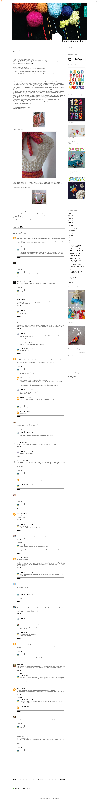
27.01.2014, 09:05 (29, 249)
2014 (70, 223)
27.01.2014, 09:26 (29, 369)
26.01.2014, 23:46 (25, 321)
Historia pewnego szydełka (75, 263)
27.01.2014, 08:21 (23, 421)
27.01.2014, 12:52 (22, 583)
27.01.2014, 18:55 (27, 397)
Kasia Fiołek (19, 535)
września (72, 230)
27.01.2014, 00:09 (24, 358)
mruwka (18, 421)
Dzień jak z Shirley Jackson (75, 264)
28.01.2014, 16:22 (29, 750)
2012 (70, 282)
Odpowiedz (19, 244)
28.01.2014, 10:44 (29, 484)
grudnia (72, 225)
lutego (71, 242)
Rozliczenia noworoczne (75, 255)
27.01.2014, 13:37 (29, 451)
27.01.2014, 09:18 (29, 333)
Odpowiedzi (20, 246)
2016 (70, 220)
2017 (70, 218)
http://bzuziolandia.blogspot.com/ (23, 606)
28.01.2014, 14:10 (23, 716)
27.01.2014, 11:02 (23, 494)
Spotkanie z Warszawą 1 (75, 274)
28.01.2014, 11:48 (37, 624)
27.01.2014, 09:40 (24, 460)
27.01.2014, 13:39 (29, 473)
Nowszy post (15, 779)
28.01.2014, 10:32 (29, 654)
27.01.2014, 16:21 (29, 524)
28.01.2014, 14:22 (25, 736)
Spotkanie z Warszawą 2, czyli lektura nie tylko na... (76, 272)
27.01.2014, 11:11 (24, 513)
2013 (70, 281)
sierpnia (72, 232)
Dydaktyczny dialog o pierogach (76, 269)
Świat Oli (18, 299)
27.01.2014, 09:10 (29, 310)
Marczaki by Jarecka (74, 256)
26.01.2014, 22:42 (23, 236)
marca (71, 240)
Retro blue (19, 557)
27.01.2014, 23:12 (24, 643)
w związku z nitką (20, 281)
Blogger (57, 798)
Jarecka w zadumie (20, 227)
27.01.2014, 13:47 (27, 478)
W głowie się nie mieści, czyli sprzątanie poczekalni (76, 249)
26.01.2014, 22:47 (27, 281)
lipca (71, 233)
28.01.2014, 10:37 (29, 675)
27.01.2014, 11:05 (26, 377)
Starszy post (62, 779)
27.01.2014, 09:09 (29, 290)
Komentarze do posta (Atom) (23, 784)
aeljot (18, 583)
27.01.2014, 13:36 (29, 432)
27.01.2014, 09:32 (28, 342)
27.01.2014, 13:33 (29, 348)
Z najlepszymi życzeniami (75, 258)
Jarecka (21, 249)
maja (71, 237)
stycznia (72, 243)
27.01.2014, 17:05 (29, 572)
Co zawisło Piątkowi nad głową (76, 275)
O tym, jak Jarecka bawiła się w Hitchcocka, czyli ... (76, 261)
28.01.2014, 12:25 (29, 632)
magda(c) (18, 664)
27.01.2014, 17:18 (29, 618)
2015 (70, 222)
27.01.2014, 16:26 (29, 544)
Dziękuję (72, 268)
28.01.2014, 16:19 (29, 726)
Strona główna (39, 779)
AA (17, 688)
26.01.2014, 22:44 (22, 262)
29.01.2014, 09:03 (25, 706)
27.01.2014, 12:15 (25, 535)
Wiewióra (18, 460)
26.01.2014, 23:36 (24, 299)
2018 (70, 217)
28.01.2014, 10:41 (29, 699)
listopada (72, 227)
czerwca (72, 235)
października (73, 228)
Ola (17, 262)
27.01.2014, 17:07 (29, 594)
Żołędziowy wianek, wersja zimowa (77, 266)
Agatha (18, 236)
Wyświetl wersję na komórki (39, 781)
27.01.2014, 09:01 (23, 442)
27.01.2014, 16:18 (29, 504)
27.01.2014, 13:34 (34, 606)
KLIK (33, 63)
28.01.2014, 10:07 (21, 688)
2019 (70, 215)
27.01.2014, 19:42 (27, 411)
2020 (70, 213)
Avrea (18, 494)
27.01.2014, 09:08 (29, 272)
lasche (18, 716)
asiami (18, 442)
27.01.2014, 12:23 (24, 557)
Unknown (18, 358)
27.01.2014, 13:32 (29, 389)
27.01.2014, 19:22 (29, 405)
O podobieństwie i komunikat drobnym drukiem (76, 246)
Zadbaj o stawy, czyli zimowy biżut (76, 253)
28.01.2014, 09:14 (24, 664)
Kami (21, 377)
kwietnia (72, 238)
